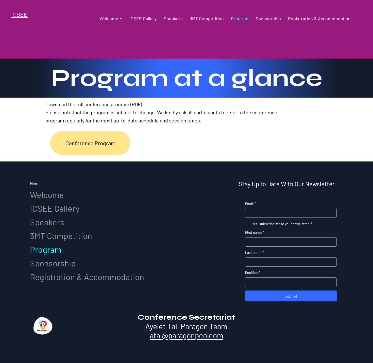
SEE (19, 14)
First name (254, 232)
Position (252, 272)
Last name (254, 252)
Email (250, 204)
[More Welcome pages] (121, 18)
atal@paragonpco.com (186, 335)
